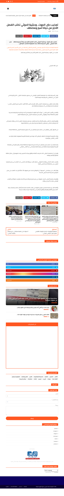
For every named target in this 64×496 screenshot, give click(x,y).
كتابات (35, 379)
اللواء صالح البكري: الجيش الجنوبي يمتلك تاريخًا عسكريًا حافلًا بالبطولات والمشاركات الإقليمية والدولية (33, 50)
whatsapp (55, 436)
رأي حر (44, 379)
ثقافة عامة (55, 379)
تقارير (49, 31)
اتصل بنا (7, 486)
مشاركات (30, 379)
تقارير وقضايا (25, 377)
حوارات (49, 379)
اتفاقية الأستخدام (14, 486)
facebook (55, 441)
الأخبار (43, 15)
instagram (55, 431)
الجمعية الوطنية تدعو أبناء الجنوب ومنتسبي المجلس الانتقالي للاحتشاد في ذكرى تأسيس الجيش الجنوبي (32, 47)
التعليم (51, 377)
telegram (55, 434)
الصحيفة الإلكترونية (38, 377)
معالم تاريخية (22, 379)
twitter (56, 439)
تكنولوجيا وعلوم (16, 377)
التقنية (46, 377)
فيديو (39, 379)
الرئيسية (25, 486)
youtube (55, 428)
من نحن (20, 486)
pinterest (55, 444)
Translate (56, 472)
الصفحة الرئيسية (41, 1)
